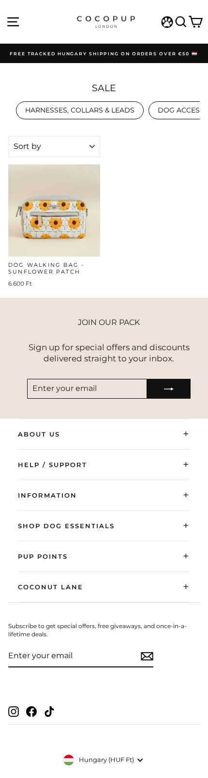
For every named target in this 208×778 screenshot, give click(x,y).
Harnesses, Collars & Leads (79, 110)
